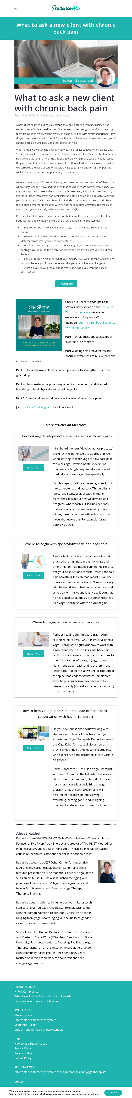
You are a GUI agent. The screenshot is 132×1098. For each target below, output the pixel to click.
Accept (113, 1092)
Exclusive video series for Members (37, 1001)
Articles (45, 115)
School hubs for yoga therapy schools (38, 1029)
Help (17, 1039)
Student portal (23, 1015)
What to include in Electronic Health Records (42, 996)
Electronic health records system (35, 1020)
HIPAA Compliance (26, 991)
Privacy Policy (23, 1048)
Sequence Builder (25, 1025)
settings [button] (95, 1094)
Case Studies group (39, 407)
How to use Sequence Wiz (30, 1043)
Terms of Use (23, 1053)
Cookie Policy (22, 1058)
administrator (63, 115)
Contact (19, 1082)
